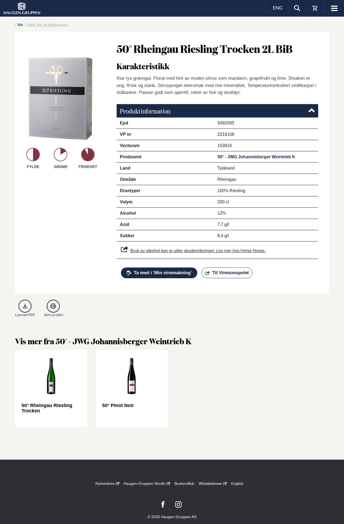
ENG (277, 7)
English (237, 483)
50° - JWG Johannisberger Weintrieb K (256, 157)
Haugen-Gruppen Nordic (145, 483)
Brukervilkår (184, 483)
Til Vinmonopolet (230, 272)
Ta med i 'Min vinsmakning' (163, 272)
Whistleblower (211, 483)
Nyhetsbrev (105, 483)
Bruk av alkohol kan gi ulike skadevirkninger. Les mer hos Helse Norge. (198, 250)
